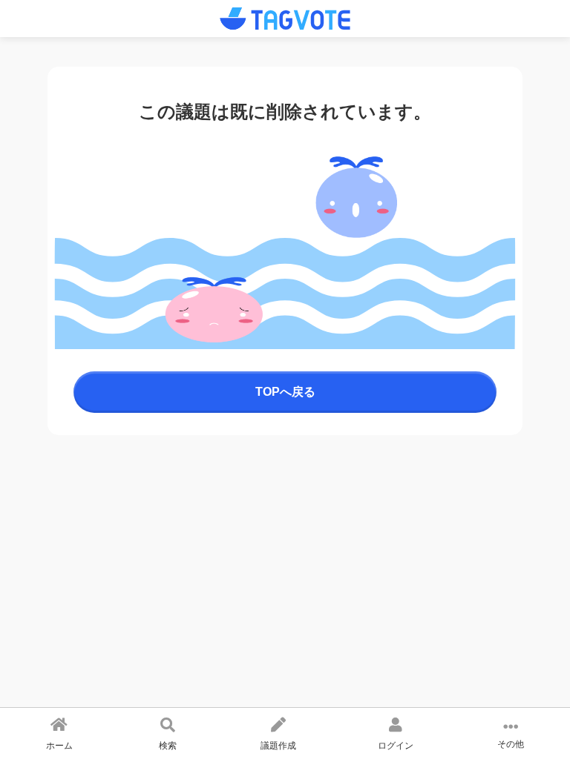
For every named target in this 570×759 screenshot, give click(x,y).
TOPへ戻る (285, 391)
